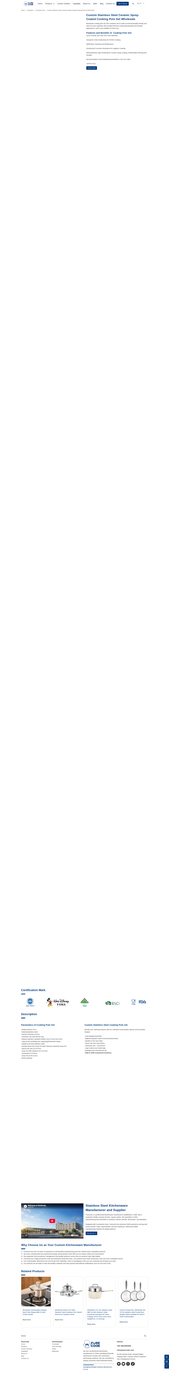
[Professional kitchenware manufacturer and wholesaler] (91, 1344)
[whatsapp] (166, 1357)
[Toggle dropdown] (54, 4)
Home (40, 4)
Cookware (30, 10)
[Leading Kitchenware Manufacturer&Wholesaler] (28, 3)
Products (48, 4)
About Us (86, 4)
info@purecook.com (125, 1350)
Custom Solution (63, 4)
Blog (101, 4)
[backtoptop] (166, 1366)
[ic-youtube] (123, 1364)
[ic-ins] (128, 1364)
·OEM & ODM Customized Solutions (97, 1053)
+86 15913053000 (124, 1346)
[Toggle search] (133, 3)
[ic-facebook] (119, 1364)
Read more (27, 1320)
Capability (76, 4)
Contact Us (110, 4)
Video (95, 4)
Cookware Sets (40, 10)
